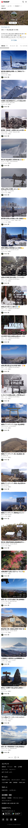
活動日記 (4, 766)
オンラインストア (16, 779)
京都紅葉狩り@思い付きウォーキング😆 (13, 571)
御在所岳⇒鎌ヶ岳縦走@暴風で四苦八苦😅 (13, 629)
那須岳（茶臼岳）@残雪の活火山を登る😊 (13, 130)
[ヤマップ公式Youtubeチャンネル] (15, 819)
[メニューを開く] (26, 1)
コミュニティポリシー (7, 800)
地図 (15, 766)
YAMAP (3, 6)
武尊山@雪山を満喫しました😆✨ (11, 189)
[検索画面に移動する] (23, 1)
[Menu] (18, 23)
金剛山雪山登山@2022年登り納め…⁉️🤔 (13, 365)
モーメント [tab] (13, 46)
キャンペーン (12, 769)
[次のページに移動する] (18, 757)
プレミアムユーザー (5, 27)
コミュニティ (5, 769)
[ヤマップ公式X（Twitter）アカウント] (7, 819)
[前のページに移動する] (15, 757)
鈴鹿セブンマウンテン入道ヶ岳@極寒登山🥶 (14, 424)
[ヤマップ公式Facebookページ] (3, 819)
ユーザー (9, 6)
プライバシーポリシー (18, 798)
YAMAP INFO (4, 790)
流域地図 (15, 782)
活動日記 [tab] (4, 46)
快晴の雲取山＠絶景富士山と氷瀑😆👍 (12, 248)
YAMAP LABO (22, 782)
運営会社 (4, 798)
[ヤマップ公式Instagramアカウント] (11, 819)
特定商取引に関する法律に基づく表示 (10, 803)
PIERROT (17, 6)
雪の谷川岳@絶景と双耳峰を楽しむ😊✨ (13, 160)
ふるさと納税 (5, 782)
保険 (10, 782)
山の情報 (20, 766)
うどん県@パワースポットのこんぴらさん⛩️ (14, 717)
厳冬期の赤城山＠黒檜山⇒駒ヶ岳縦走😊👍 (13, 218)
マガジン (23, 779)
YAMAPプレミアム (6, 779)
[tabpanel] (14, 403)
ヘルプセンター (12, 790)
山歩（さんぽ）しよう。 (7, 772)
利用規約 (9, 798)
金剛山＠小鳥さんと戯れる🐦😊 (10, 307)
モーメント (9, 766)
